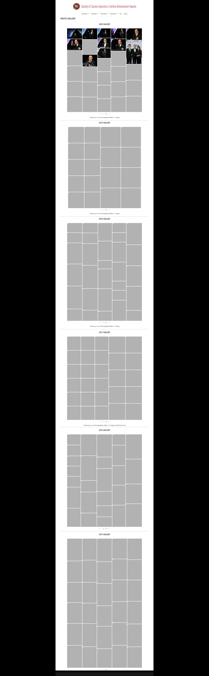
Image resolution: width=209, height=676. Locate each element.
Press (120, 14)
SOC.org (125, 14)
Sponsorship (113, 14)
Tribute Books (103, 14)
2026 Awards (84, 14)
